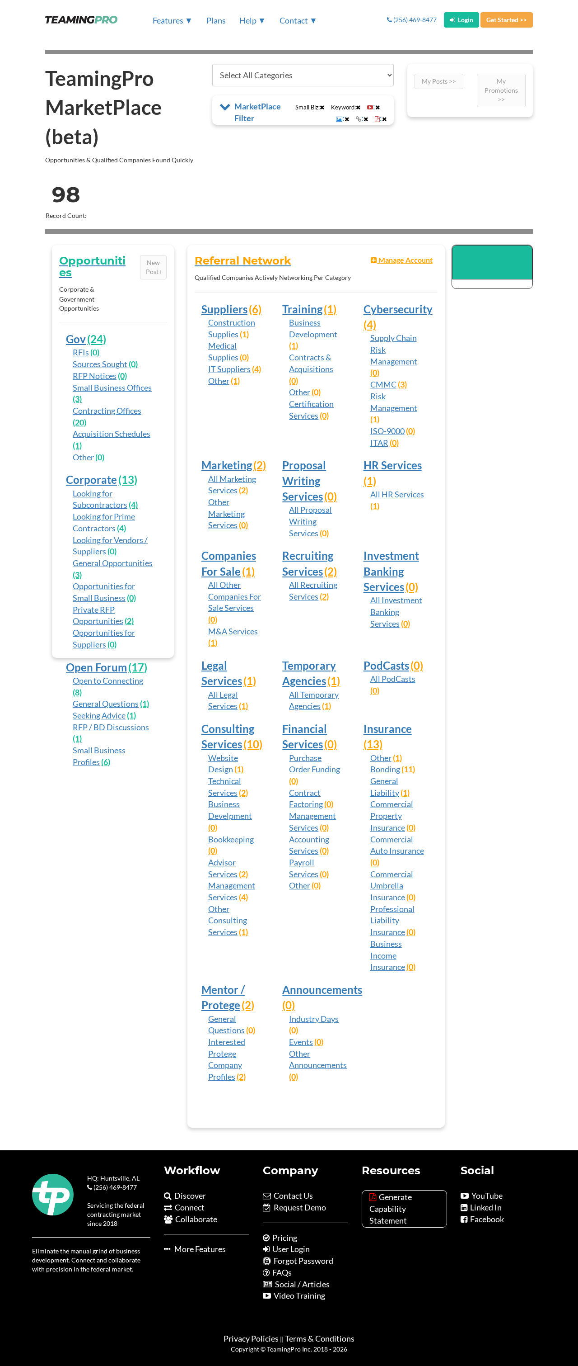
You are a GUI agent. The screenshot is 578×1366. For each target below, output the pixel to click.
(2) (129, 621)
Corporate (91, 479)
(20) (79, 422)
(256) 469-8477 (414, 20)
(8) (77, 692)
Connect (188, 1207)
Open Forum (96, 667)
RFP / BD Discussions (111, 727)
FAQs (281, 1272)
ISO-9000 (387, 431)
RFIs (81, 352)
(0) (94, 352)
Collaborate (194, 1219)
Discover (189, 1196)
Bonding (385, 769)
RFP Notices (95, 376)
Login (464, 20)
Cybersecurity (398, 309)
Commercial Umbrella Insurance (391, 885)
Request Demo (298, 1207)
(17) (137, 667)
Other (83, 457)
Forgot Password (302, 1261)
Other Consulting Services (227, 920)
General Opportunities (113, 563)
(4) (133, 505)
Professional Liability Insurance (392, 920)
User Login (290, 1249)
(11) (408, 769)
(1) (77, 445)
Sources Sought (100, 364)
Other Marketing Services (226, 513)
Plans (216, 20)
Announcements (322, 989)
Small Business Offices (112, 387)
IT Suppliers (229, 369)
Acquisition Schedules (111, 434)
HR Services (393, 465)
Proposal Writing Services (304, 480)
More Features (198, 1249)
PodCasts (386, 665)
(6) (105, 762)
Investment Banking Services (391, 571)
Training (302, 309)
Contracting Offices (107, 411)
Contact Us (292, 1196)
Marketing (226, 465)
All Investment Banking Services (396, 611)
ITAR (379, 443)
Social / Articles (301, 1284)
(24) (96, 338)
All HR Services (397, 494)
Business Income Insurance (387, 955)
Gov (76, 338)
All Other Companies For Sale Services (234, 596)
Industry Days (314, 1019)
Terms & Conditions (319, 1338)
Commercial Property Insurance (391, 815)
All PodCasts (392, 679)
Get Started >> (506, 20)
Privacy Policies (251, 1338)
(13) (127, 479)
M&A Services (233, 631)
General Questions (106, 704)
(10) (252, 744)
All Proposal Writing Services (310, 521)
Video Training (298, 1295)
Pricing (283, 1238)
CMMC (383, 384)
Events (301, 1042)
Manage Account (405, 259)
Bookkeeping (231, 839)
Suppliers (224, 309)
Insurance (388, 728)
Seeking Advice (99, 715)
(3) (77, 399)
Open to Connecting (108, 680)
